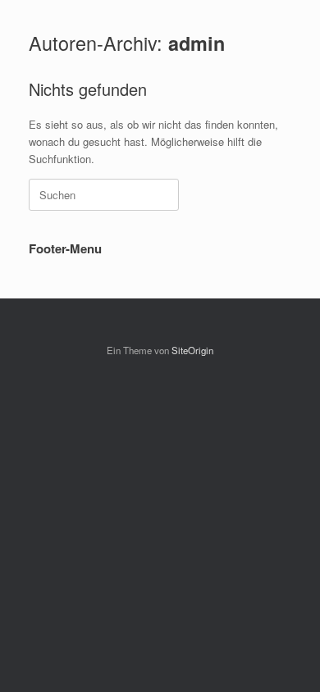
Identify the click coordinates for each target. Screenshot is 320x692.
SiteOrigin (192, 350)
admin (196, 43)
